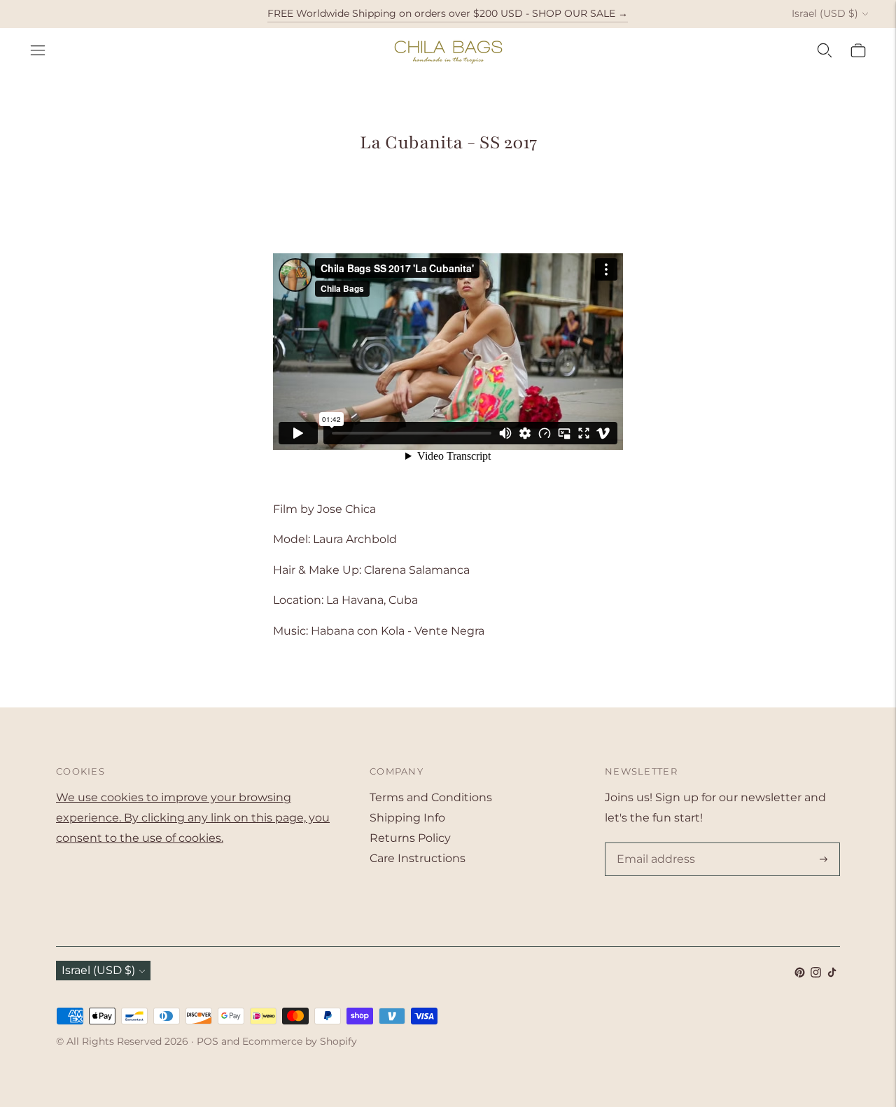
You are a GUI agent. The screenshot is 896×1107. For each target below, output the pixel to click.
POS (207, 1041)
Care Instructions (417, 858)
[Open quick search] (824, 50)
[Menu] (38, 50)
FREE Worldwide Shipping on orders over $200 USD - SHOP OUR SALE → (447, 13)
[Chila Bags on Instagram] (816, 973)
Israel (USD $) (825, 13)
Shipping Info (407, 817)
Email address (653, 844)
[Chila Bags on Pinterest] (799, 973)
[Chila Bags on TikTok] (832, 973)
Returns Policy (410, 838)
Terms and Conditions (431, 797)
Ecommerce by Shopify (299, 1041)
